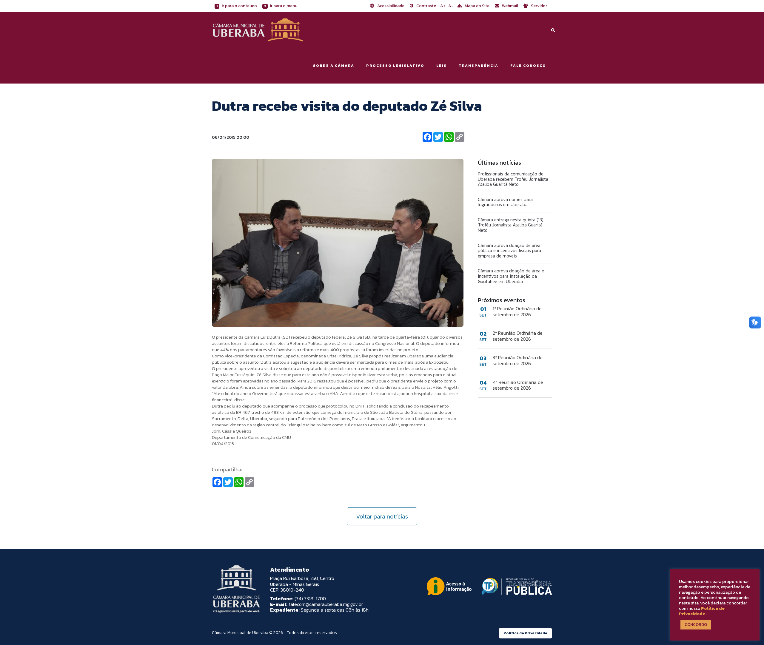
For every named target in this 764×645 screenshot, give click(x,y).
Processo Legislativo (395, 65)
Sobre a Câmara (333, 65)
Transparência (478, 65)
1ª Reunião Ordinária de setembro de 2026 (517, 311)
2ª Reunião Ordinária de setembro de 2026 (518, 335)
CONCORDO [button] (696, 624)
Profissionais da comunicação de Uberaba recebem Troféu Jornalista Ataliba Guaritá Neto (513, 179)
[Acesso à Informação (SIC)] (449, 586)
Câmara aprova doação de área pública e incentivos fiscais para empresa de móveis (509, 250)
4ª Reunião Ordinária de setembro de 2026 (518, 385)
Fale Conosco (528, 65)
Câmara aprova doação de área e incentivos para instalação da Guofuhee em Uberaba (511, 276)
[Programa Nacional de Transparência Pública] (515, 586)
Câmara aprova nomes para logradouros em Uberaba (505, 202)
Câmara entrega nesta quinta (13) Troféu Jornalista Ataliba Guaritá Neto (510, 225)
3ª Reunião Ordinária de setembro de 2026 (518, 360)
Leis (441, 65)
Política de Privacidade (702, 611)
